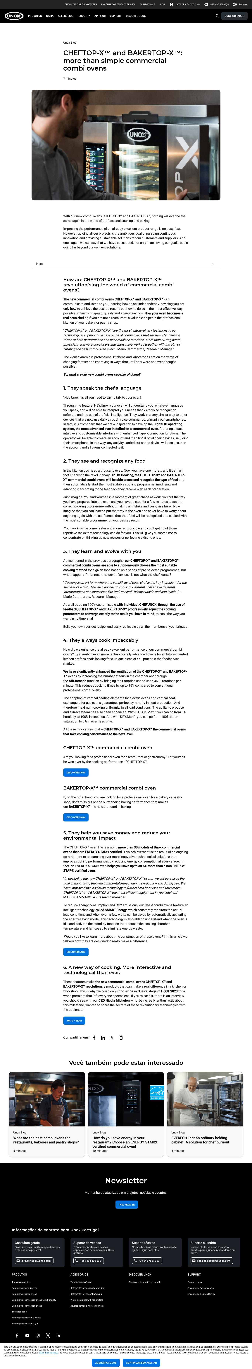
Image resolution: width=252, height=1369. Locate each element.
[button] (126, 263)
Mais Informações (48, 1352)
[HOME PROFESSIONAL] (15, 16)
